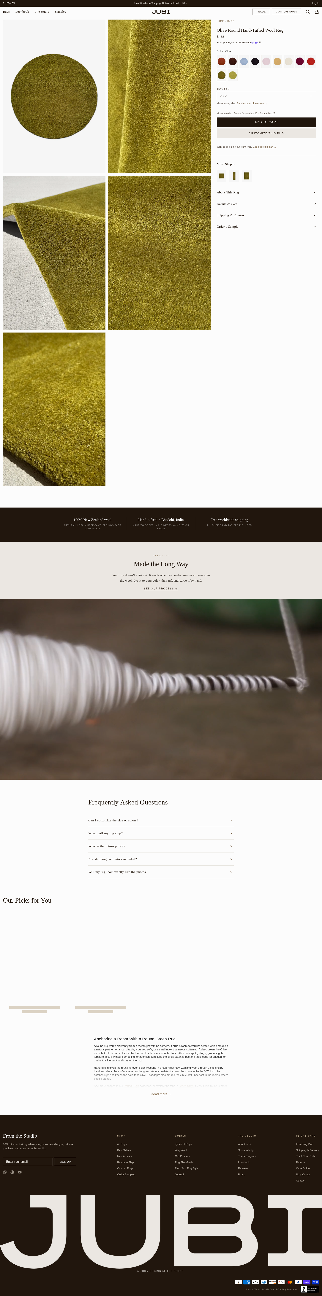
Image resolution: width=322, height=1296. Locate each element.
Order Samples (126, 1174)
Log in (315, 3)
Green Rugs (186, 1086)
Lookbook (22, 12)
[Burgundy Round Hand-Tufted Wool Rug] (300, 62)
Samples (60, 12)
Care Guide (303, 1168)
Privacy (249, 1289)
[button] (266, 122)
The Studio (42, 12)
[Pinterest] (12, 1172)
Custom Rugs (286, 12)
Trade (261, 12)
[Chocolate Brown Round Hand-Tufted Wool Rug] (233, 62)
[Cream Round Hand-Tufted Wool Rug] (288, 62)
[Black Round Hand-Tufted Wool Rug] (255, 62)
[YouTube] (20, 1172)
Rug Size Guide (184, 1162)
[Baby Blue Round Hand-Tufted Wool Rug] (244, 62)
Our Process (182, 1156)
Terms (257, 1289)
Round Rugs (131, 1086)
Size (223, 89)
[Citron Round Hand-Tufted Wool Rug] (233, 75)
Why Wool (181, 1150)
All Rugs (122, 1144)
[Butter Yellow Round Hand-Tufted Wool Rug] (277, 62)
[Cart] (315, 12)
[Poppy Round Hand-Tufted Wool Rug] (311, 62)
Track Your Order (306, 1156)
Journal (179, 1174)
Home (220, 21)
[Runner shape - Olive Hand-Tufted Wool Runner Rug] (234, 176)
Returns (300, 1162)
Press (241, 1174)
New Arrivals (124, 1156)
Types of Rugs (183, 1144)
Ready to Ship (125, 1162)
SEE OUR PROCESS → (161, 588)
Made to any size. (242, 103)
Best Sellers (124, 1150)
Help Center (303, 1174)
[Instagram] (5, 1172)
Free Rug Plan (304, 1144)
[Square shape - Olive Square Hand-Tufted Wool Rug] (221, 176)
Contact (300, 1180)
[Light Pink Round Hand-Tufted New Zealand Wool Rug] (266, 62)
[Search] (306, 12)
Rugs (6, 12)
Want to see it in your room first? (246, 147)
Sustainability (246, 1150)
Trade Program (247, 1156)
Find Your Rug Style (186, 1168)
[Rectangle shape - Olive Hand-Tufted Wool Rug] (247, 176)
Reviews (243, 1168)
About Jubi (244, 1144)
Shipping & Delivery (307, 1150)
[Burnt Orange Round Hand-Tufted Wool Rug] (221, 62)
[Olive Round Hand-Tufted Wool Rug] (221, 75)
